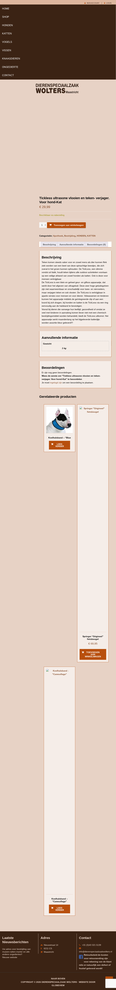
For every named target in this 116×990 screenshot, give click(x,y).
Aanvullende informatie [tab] (72, 244)
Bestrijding (70, 236)
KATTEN (7, 33)
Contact (8, 75)
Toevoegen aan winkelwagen (69, 225)
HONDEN (7, 25)
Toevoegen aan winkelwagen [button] (93, 654)
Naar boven (58, 978)
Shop (5, 17)
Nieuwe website (9, 957)
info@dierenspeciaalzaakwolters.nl (95, 951)
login (108, 3)
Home (5, 8)
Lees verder (59, 445)
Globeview (58, 985)
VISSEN (6, 50)
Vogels (7, 42)
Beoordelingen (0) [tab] (96, 244)
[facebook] (81, 956)
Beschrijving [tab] (49, 244)
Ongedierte (10, 67)
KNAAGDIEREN (11, 58)
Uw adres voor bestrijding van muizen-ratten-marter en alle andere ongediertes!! (16, 951)
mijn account (93, 3)
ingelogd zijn (56, 382)
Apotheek (58, 236)
